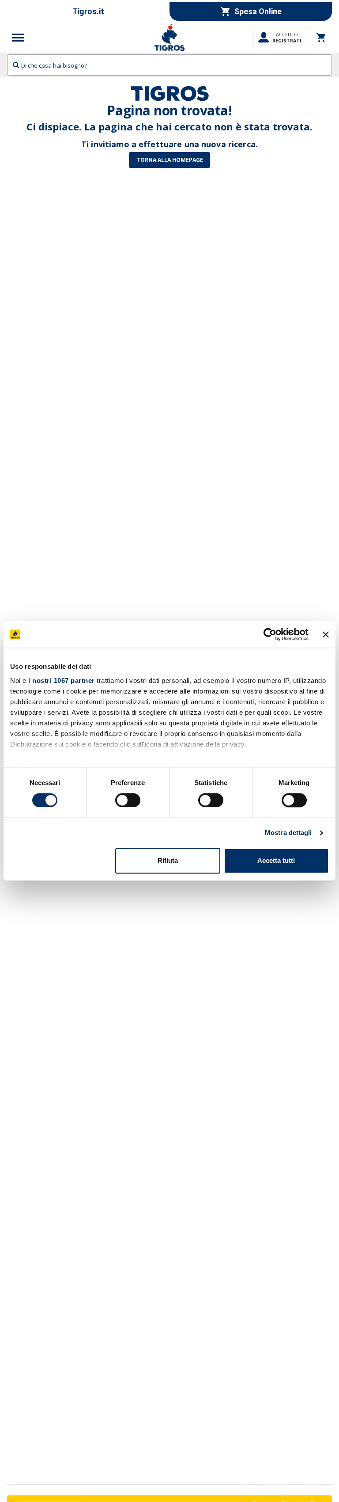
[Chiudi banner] (326, 634)
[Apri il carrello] (321, 37)
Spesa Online (258, 11)
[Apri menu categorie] (18, 37)
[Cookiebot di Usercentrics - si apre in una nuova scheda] (270, 634)
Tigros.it (88, 11)
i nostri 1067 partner (61, 680)
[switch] (127, 800)
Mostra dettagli (288, 832)
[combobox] (169, 65)
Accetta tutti (276, 861)
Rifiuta (168, 861)
